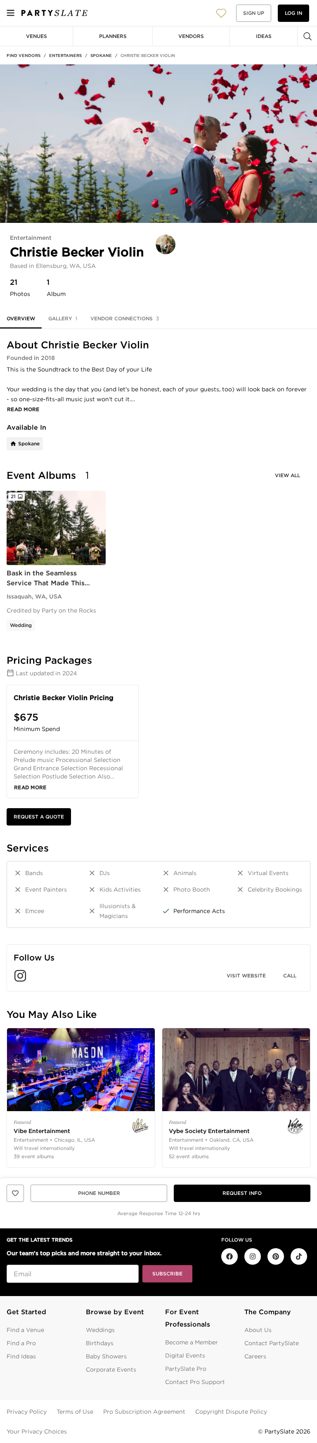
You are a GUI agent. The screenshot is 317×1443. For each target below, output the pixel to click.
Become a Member (191, 1342)
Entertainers (65, 55)
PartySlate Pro (185, 1368)
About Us (258, 1330)
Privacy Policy (27, 1411)
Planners (113, 36)
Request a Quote (39, 817)
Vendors (191, 36)
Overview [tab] (21, 318)
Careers (255, 1356)
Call (289, 975)
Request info (242, 1193)
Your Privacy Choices (37, 1431)
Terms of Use (75, 1411)
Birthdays (100, 1343)
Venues (36, 36)
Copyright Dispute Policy (231, 1411)
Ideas (264, 36)
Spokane (101, 55)
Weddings (100, 1330)
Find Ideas (21, 1356)
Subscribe (167, 1273)
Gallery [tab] (62, 318)
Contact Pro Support (195, 1382)
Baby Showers (106, 1356)
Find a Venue (25, 1330)
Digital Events (185, 1355)
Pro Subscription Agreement (144, 1411)
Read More (23, 409)
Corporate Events (111, 1369)
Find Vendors (23, 55)
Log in (293, 13)
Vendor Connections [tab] (124, 318)
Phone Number (99, 1193)
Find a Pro (21, 1343)
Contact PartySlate (271, 1343)
